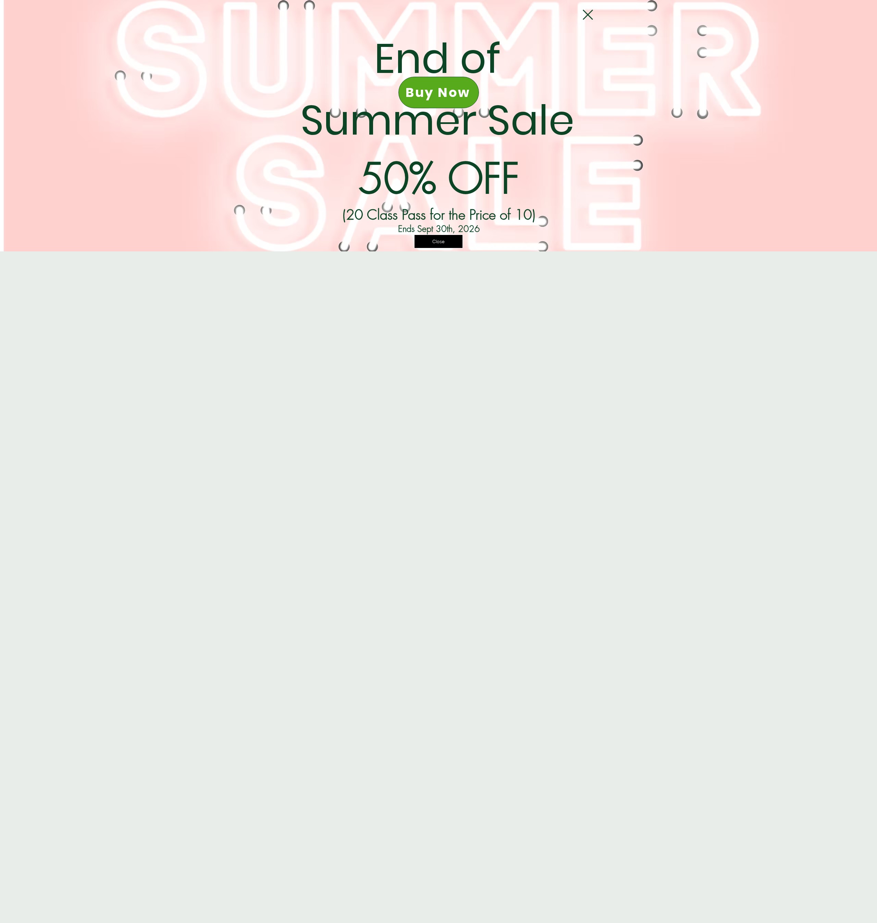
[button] (588, 15)
